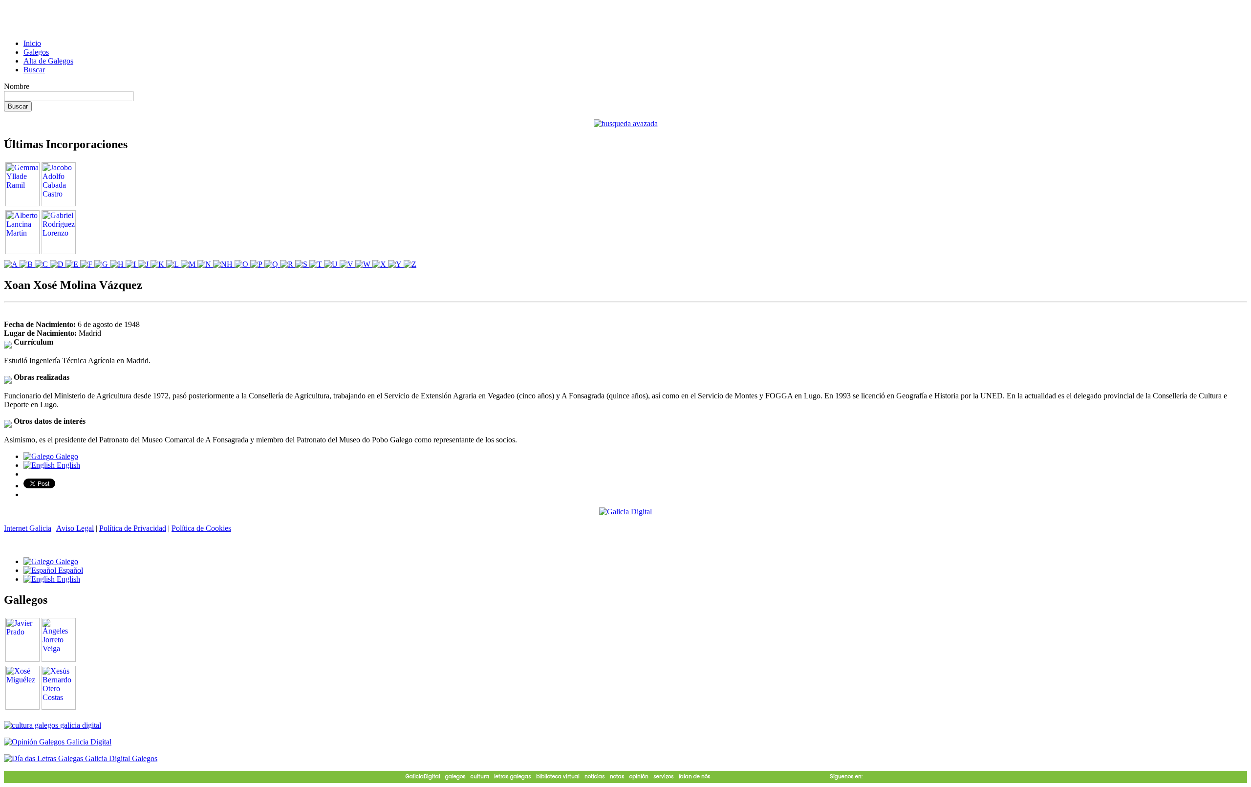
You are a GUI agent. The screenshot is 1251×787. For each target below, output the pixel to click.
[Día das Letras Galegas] (80, 758)
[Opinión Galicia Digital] (57, 742)
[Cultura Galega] (52, 725)
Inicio (32, 43)
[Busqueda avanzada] (626, 123)
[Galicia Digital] (625, 511)
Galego (66, 456)
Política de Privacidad (132, 528)
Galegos (36, 52)
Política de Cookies (201, 528)
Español (69, 570)
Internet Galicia (27, 528)
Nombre (16, 86)
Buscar (34, 70)
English (67, 465)
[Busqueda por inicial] (12, 264)
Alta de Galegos (48, 61)
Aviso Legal (75, 528)
